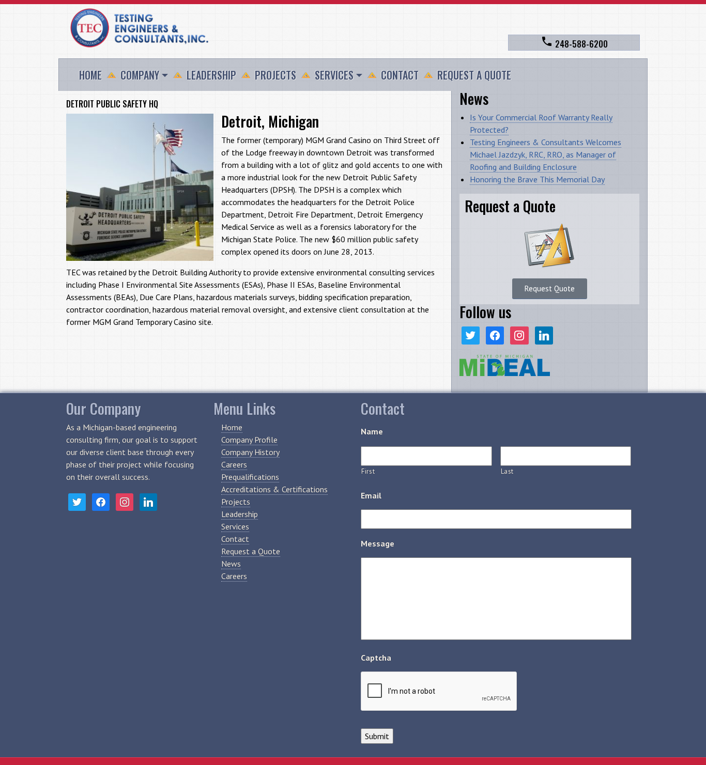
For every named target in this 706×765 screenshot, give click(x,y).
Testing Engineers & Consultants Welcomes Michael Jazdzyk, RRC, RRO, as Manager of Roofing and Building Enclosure (545, 154)
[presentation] (439, 692)
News (231, 563)
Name (372, 431)
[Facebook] (495, 334)
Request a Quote (474, 75)
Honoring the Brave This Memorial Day (537, 179)
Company (139, 75)
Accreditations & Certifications (274, 489)
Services (334, 75)
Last (507, 471)
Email (371, 495)
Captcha (376, 657)
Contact (400, 75)
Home (90, 75)
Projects (275, 75)
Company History (250, 452)
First (368, 471)
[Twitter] (471, 334)
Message (377, 543)
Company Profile (249, 439)
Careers (234, 464)
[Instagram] (519, 334)
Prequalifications (250, 477)
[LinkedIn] (544, 334)
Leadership (211, 75)
